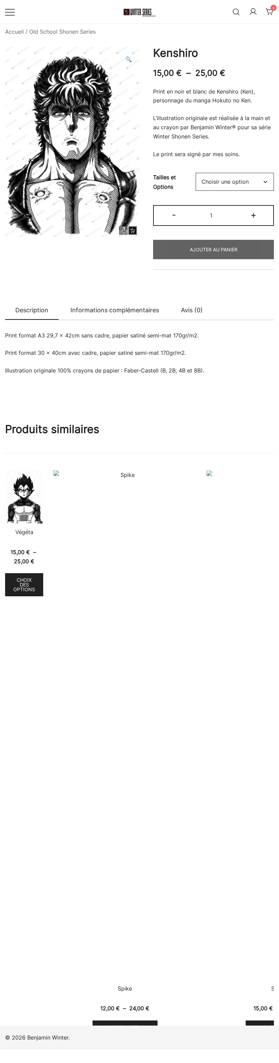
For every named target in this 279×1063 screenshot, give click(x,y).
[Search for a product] (236, 11)
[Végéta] (24, 497)
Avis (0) (192, 310)
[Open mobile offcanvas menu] (10, 11)
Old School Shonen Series (62, 31)
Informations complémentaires (114, 310)
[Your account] (253, 11)
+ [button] (253, 214)
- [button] (174, 214)
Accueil (14, 31)
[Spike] (124, 725)
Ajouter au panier (213, 249)
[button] (128, 59)
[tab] (32, 310)
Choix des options (24, 584)
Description (31, 310)
